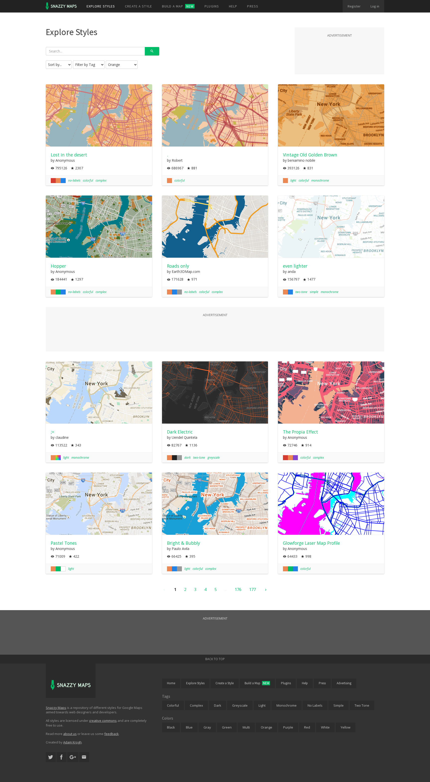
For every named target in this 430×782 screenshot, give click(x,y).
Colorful (173, 705)
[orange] (58, 180)
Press (252, 6)
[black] (174, 457)
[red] (53, 180)
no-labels (74, 180)
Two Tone (362, 705)
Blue (189, 727)
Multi (246, 727)
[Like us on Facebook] (61, 757)
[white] (63, 568)
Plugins (212, 6)
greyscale (214, 457)
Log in (375, 6)
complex (101, 180)
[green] (58, 292)
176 (238, 589)
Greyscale (240, 705)
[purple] (295, 457)
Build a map (178, 6)
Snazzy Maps (56, 707)
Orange (266, 727)
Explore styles (101, 6)
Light (262, 705)
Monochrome (286, 705)
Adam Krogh (72, 742)
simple (314, 292)
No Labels (315, 705)
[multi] (58, 457)
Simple (338, 705)
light (293, 180)
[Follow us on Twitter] (51, 757)
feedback (111, 734)
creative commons (103, 720)
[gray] (179, 292)
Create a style (138, 6)
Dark (217, 705)
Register (354, 6)
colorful (88, 180)
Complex (196, 705)
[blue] (63, 180)
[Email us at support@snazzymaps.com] (84, 757)
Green (227, 727)
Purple (288, 727)
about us (70, 734)
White (325, 727)
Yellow (345, 727)
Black (171, 727)
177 (252, 589)
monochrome (320, 180)
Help (233, 6)
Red (307, 727)
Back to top (215, 659)
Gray (207, 727)
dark (187, 457)
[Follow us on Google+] (72, 757)
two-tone (301, 292)
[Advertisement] (339, 50)
